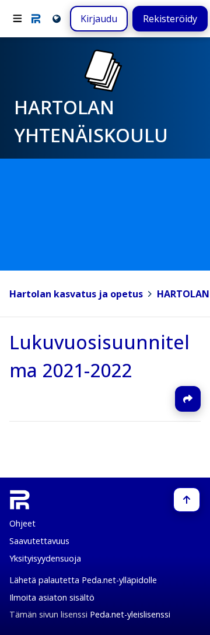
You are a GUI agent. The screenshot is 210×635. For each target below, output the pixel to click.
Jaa (188, 399)
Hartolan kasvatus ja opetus (76, 293)
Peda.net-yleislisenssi (130, 614)
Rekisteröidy (170, 18)
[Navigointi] (17, 19)
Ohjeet (22, 523)
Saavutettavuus (39, 540)
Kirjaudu (98, 18)
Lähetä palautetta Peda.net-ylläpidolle (83, 579)
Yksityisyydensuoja (45, 558)
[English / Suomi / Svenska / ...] (55, 18)
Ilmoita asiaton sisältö (51, 597)
